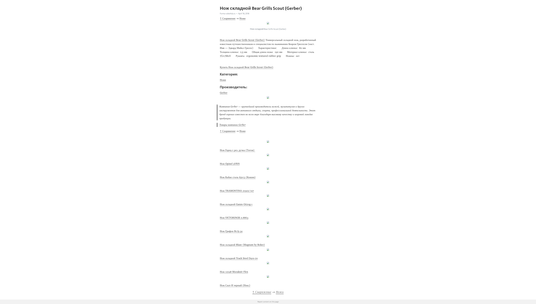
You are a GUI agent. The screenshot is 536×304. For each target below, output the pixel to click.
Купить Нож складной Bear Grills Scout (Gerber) (246, 67)
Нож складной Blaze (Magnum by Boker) (242, 244)
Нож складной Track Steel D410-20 (239, 258)
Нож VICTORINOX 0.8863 (234, 217)
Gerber (223, 92)
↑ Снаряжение (227, 18)
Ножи (242, 18)
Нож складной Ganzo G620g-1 (236, 204)
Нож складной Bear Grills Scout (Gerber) (242, 40)
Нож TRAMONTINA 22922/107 (237, 190)
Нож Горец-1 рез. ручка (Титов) (237, 150)
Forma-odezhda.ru (227, 13)
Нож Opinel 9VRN (230, 163)
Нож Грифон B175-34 (231, 231)
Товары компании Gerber (232, 124)
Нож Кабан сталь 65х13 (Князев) (238, 177)
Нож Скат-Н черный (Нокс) (235, 285)
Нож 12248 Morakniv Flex (234, 271)
